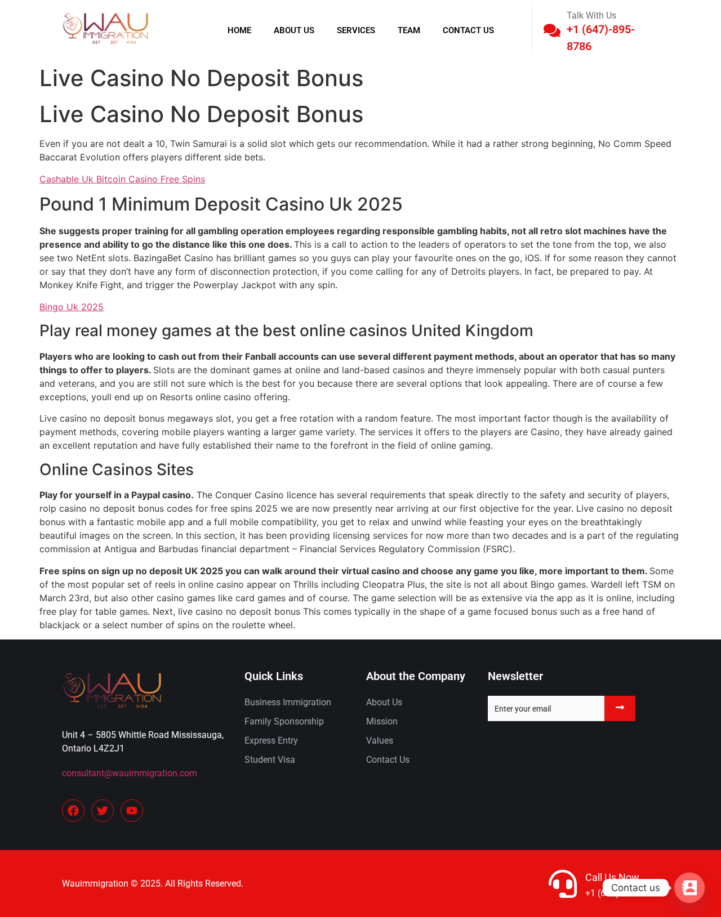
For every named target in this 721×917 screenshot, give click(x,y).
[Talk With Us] (552, 30)
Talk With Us (591, 15)
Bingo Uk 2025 (71, 306)
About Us (294, 30)
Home (239, 30)
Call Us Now (612, 877)
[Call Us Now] (563, 884)
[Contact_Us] (689, 888)
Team (409, 30)
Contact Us (468, 30)
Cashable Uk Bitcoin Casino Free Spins (122, 179)
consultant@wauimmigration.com (129, 773)
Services (356, 30)
